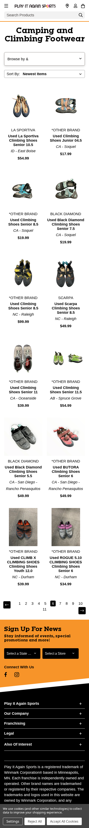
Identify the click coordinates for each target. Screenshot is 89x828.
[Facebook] (5, 674)
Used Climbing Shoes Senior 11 (23, 390)
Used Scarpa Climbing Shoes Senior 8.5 (66, 308)
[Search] (80, 16)
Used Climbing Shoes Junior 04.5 (66, 138)
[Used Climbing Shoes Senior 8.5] (23, 189)
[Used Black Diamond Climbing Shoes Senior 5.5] (23, 437)
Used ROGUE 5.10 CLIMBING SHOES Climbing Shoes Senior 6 (65, 564)
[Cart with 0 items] (83, 5)
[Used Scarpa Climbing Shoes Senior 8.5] (66, 273)
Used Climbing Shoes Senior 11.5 (66, 390)
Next (79, 611)
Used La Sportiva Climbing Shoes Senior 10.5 (23, 140)
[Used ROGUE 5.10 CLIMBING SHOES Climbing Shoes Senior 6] (66, 527)
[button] (6, 5)
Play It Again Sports (21, 703)
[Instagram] (16, 674)
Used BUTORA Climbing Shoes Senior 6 (66, 471)
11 (45, 609)
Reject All (35, 821)
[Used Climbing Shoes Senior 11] (23, 357)
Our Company (16, 713)
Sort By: (13, 74)
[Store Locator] (67, 6)
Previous (9, 605)
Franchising (14, 723)
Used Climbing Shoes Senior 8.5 (23, 222)
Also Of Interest (18, 744)
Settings (12, 821)
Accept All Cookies (64, 821)
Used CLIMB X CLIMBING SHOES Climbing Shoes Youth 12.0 (23, 564)
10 (80, 603)
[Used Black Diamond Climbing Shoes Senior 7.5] (66, 189)
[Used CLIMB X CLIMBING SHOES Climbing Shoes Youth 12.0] (23, 527)
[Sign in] (75, 6)
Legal (9, 733)
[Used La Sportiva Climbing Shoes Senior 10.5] (23, 105)
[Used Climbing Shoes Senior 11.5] (66, 357)
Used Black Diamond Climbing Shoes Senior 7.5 (65, 224)
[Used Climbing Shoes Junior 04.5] (66, 105)
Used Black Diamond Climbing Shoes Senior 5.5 (23, 471)
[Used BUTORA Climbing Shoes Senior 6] (66, 437)
